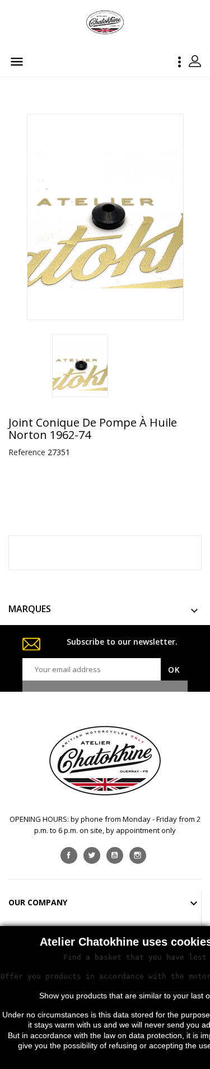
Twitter (91, 855)
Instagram (137, 855)
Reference (26, 452)
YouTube (114, 855)
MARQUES (29, 609)
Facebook (68, 855)
